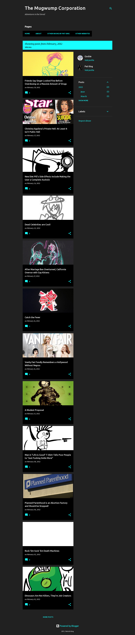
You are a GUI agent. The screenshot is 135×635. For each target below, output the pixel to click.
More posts (48, 617)
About (39, 33)
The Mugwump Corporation (55, 8)
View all (28, 47)
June (83, 92)
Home (27, 33)
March (84, 96)
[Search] (110, 8)
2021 (81, 87)
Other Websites (82, 33)
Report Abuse (85, 121)
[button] (69, 93)
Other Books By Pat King (58, 33)
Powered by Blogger (69, 626)
